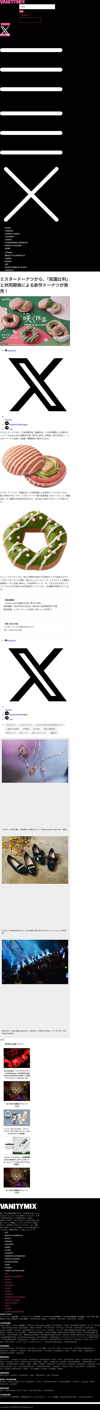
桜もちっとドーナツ (39, 733)
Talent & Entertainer (14, 1271)
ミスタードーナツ (25, 725)
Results (24, 15)
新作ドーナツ (11, 733)
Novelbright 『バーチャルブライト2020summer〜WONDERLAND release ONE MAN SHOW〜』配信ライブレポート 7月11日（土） (17, 1074)
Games (7, 1247)
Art (6, 1232)
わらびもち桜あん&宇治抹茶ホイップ (49, 725)
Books (8, 1238)
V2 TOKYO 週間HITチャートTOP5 (17, 1105)
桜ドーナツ (24, 733)
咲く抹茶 (36, 729)
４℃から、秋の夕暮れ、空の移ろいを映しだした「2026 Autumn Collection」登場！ (35, 829)
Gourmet (9, 1253)
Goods (8, 1250)
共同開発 (26, 729)
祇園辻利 (53, 733)
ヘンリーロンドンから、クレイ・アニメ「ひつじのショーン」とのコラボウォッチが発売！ (17, 1131)
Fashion (8, 1241)
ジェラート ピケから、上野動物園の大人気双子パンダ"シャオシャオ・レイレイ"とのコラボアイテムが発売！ (17, 1161)
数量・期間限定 (49, 729)
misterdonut (10, 725)
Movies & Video (11, 1262)
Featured (9, 1244)
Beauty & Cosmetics (14, 1235)
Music (7, 1265)
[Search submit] (21, 11)
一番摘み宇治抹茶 (12, 729)
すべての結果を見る (30, 20)
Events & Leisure (12, 1259)
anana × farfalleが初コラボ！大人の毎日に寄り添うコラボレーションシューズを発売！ (34, 931)
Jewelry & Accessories (15, 1256)
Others (8, 1268)
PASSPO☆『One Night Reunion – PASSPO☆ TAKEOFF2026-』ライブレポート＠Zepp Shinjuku (34, 1032)
